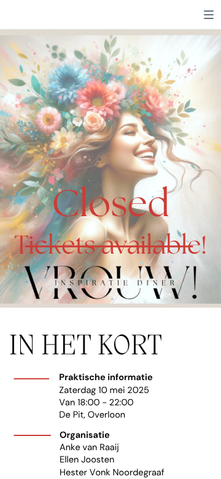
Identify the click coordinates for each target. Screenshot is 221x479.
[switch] (208, 14)
